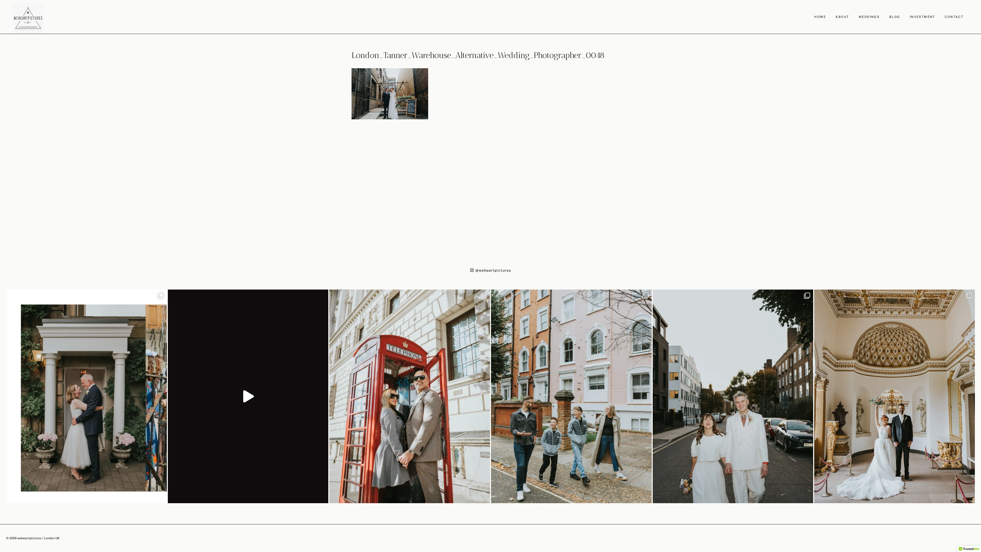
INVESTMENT (922, 17)
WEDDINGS (869, 17)
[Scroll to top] (976, 474)
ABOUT (842, 17)
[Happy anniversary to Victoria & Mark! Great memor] (86, 396)
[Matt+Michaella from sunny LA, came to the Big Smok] (894, 396)
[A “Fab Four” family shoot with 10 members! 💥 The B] (571, 396)
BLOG (894, 17)
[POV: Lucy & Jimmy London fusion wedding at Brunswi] (248, 396)
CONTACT (954, 17)
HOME (820, 17)
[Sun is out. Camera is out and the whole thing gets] (409, 396)
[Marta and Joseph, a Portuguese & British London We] (733, 396)
